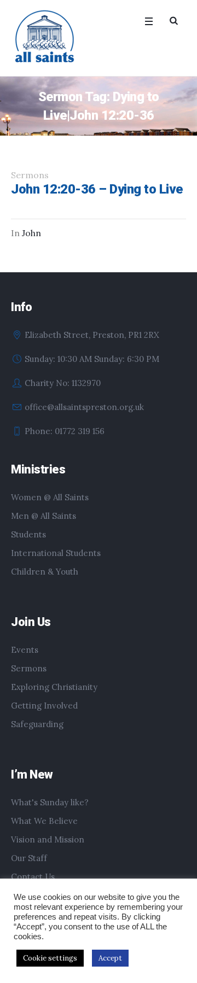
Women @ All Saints (50, 497)
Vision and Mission (47, 839)
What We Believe (44, 821)
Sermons (29, 668)
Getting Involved (44, 705)
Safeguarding (37, 724)
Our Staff (29, 858)
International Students (56, 553)
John (31, 232)
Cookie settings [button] (50, 958)
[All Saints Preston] (45, 37)
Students (28, 534)
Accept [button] (110, 958)
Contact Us (33, 876)
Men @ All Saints (43, 516)
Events (24, 650)
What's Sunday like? (50, 802)
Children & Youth (44, 571)
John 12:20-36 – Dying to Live (97, 189)
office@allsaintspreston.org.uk (84, 407)
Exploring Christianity (54, 687)
